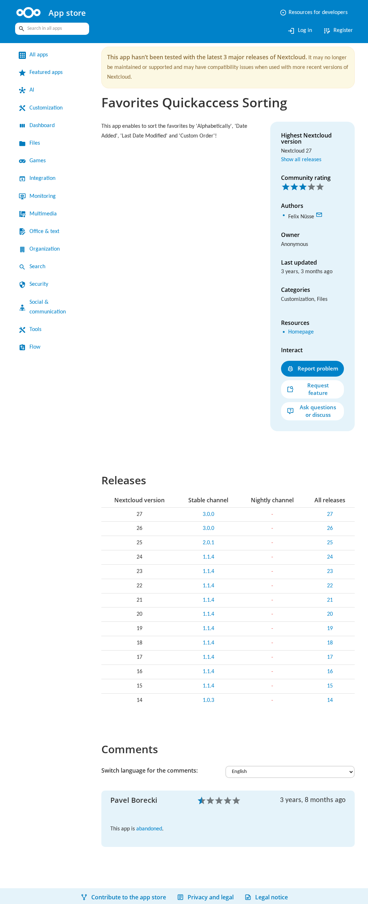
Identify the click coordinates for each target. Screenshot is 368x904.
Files (34, 143)
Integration (42, 178)
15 (330, 686)
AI (31, 90)
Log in (299, 31)
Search (37, 267)
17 (330, 657)
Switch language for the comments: (149, 770)
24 (330, 557)
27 (330, 514)
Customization (46, 108)
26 (330, 528)
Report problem (318, 368)
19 (330, 629)
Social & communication (47, 307)
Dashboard (42, 126)
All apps (38, 55)
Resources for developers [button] (314, 12)
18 (330, 643)
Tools (35, 329)
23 (330, 571)
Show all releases (301, 160)
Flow (34, 347)
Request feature (318, 389)
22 (330, 586)
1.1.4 (208, 557)
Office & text (44, 231)
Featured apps (46, 72)
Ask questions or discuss (318, 411)
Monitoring (42, 196)
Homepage (301, 332)
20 (330, 614)
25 (330, 543)
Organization (44, 249)
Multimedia (43, 214)
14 (330, 700)
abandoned (149, 829)
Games (37, 161)
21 (330, 600)
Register (338, 31)
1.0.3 (208, 700)
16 (330, 672)
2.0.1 (208, 543)
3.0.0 (208, 514)
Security (38, 284)
